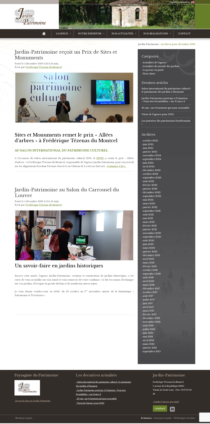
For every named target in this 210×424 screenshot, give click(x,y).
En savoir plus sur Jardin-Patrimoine (33, 401)
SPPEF (100, 158)
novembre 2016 (151, 321)
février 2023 (150, 185)
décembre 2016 (151, 318)
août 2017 (148, 296)
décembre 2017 (151, 288)
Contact (184, 33)
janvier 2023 (150, 188)
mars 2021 (149, 222)
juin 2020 (148, 244)
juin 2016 (148, 333)
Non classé (149, 73)
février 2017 (149, 314)
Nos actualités (122, 33)
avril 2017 (148, 307)
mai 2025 (148, 148)
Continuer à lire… (116, 166)
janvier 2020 (150, 251)
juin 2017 (148, 303)
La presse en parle (153, 70)
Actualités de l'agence (155, 62)
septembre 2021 (152, 211)
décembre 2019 (151, 255)
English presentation (179, 2)
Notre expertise (89, 33)
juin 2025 (148, 144)
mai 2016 (148, 336)
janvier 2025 (150, 151)
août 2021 (148, 214)
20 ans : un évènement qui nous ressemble (165, 107)
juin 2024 (148, 162)
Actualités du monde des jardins (161, 66)
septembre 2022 (152, 196)
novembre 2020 (152, 233)
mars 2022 (149, 203)
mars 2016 (149, 344)
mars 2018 (149, 284)
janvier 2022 (150, 207)
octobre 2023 (150, 174)
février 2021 (150, 225)
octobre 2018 (150, 270)
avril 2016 (148, 340)
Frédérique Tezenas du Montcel (44, 67)
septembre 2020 (152, 236)
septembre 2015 (151, 351)
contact (160, 408)
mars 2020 (149, 248)
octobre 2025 (150, 140)
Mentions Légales (24, 418)
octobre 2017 (150, 292)
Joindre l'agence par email (166, 402)
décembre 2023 (151, 170)
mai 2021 (148, 218)
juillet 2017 (149, 299)
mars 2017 (148, 310)
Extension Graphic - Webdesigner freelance (175, 418)
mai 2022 (148, 199)
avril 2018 (148, 281)
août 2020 (148, 240)
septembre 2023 (152, 177)
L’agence (62, 33)
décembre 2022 (151, 192)
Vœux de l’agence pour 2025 (158, 114)
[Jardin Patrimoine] (32, 17)
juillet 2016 (149, 329)
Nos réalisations (155, 33)
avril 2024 (149, 166)
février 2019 (150, 266)
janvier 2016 (150, 347)
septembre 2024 (152, 159)
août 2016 (148, 325)
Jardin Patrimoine (148, 44)
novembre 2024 (152, 155)
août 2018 (148, 277)
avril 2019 (148, 259)
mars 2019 (149, 262)
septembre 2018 (152, 273)
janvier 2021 (150, 229)
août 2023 (148, 181)
